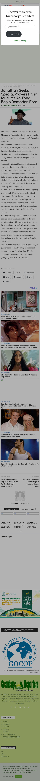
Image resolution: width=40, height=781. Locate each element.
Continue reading (20, 41)
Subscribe (12, 34)
